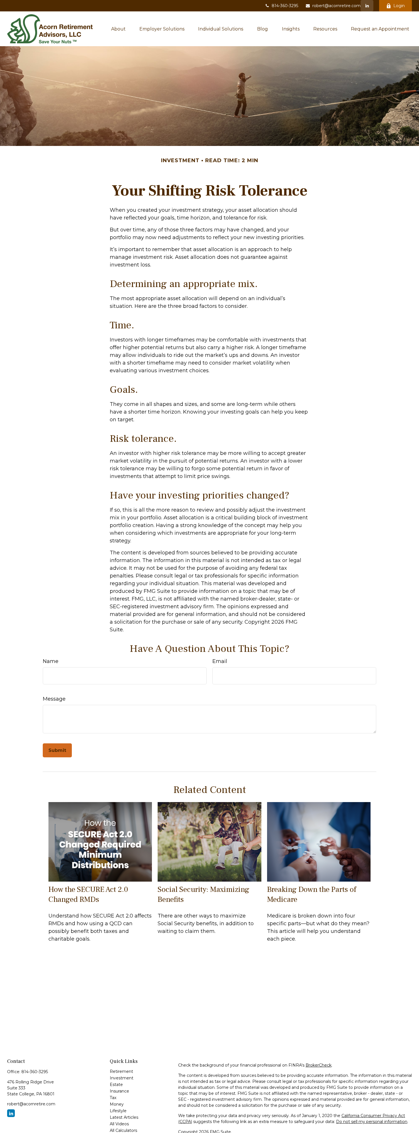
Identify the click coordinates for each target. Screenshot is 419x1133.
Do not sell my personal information (371, 1121)
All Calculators (123, 1130)
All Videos (119, 1123)
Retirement (121, 1071)
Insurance (119, 1091)
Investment (121, 1078)
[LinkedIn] (367, 5)
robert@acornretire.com (336, 5)
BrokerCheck (318, 1065)
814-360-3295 (285, 5)
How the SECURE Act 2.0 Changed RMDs (88, 894)
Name (50, 661)
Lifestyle (118, 1110)
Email (219, 661)
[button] (118, 28)
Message (54, 699)
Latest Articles (124, 1117)
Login (399, 5)
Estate (116, 1084)
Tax (113, 1097)
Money (117, 1104)
